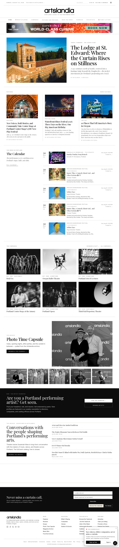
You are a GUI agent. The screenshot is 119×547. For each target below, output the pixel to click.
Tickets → (108, 154)
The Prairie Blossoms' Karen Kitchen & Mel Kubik (69, 432)
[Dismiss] (116, 528)
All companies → (106, 246)
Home (10, 19)
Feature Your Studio (103, 526)
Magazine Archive (48, 529)
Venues (63, 524)
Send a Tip (60, 541)
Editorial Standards (33, 541)
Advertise (100, 519)
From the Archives (48, 534)
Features (45, 519)
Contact (54, 541)
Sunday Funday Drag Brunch (77, 154)
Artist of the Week (84, 524)
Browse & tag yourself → (18, 351)
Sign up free (93, 542)
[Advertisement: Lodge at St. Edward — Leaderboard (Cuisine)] (59, 28)
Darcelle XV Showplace (75, 152)
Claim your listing (102, 521)
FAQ (74, 541)
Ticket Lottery (105, 19)
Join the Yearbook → (98, 400)
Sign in (91, 2)
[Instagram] (7, 527)
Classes (81, 531)
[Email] (18, 527)
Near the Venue (67, 19)
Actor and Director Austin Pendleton (65, 425)
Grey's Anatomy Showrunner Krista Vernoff (67, 439)
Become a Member (102, 2)
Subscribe (93, 501)
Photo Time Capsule (49, 526)
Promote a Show (102, 524)
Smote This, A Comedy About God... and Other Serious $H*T (81, 174)
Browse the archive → (16, 454)
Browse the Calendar (96, 505)
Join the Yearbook (84, 521)
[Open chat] (115, 543)
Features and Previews (50, 20)
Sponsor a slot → (93, 246)
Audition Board (83, 529)
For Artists (91, 19)
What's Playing (22, 19)
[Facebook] (10, 527)
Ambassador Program (85, 526)
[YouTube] (16, 527)
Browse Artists (98, 405)
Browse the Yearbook (85, 519)
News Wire (46, 531)
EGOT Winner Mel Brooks (61, 446)
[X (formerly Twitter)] (13, 527)
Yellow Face (71, 192)
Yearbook (79, 19)
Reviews (45, 521)
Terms (83, 541)
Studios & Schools (66, 526)
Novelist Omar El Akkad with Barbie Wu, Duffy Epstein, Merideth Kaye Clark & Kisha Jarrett (82, 453)
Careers (48, 541)
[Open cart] (110, 2)
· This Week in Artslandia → (35, 2)
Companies (35, 19)
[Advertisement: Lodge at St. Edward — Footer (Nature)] (59, 478)
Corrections (42, 541)
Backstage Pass (84, 534)
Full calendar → (12, 165)
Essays (45, 524)
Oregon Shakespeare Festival (77, 168)
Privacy (78, 541)
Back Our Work (68, 541)
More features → (106, 91)
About (25, 541)
